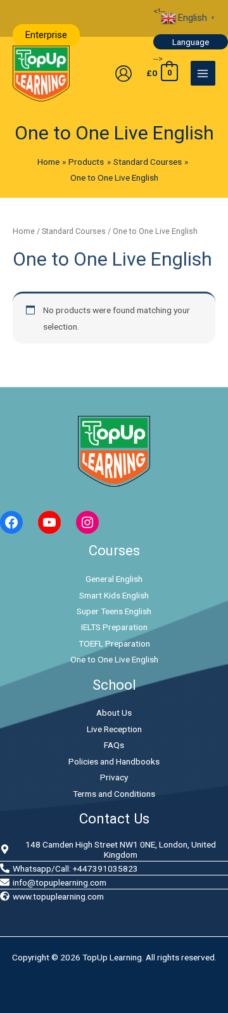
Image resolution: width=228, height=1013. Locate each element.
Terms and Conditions (114, 794)
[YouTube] (49, 522)
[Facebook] (11, 522)
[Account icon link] (123, 73)
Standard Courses (74, 231)
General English (114, 579)
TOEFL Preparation (114, 643)
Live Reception (114, 729)
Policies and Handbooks (114, 761)
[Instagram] (87, 522)
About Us (114, 712)
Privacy (114, 777)
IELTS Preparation (114, 627)
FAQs (114, 745)
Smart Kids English (114, 595)
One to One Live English (114, 659)
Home (24, 231)
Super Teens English (114, 611)
